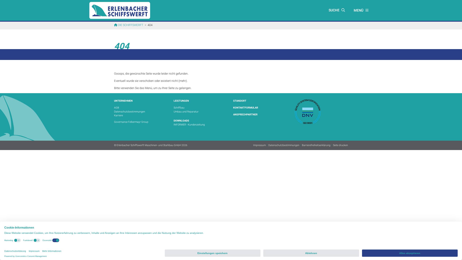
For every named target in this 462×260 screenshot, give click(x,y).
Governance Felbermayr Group (131, 122)
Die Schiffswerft (130, 25)
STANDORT (239, 100)
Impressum (259, 145)
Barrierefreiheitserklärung (316, 145)
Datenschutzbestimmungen (283, 145)
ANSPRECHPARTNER (245, 114)
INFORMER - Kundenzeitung (189, 124)
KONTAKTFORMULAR (245, 107)
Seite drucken (340, 145)
